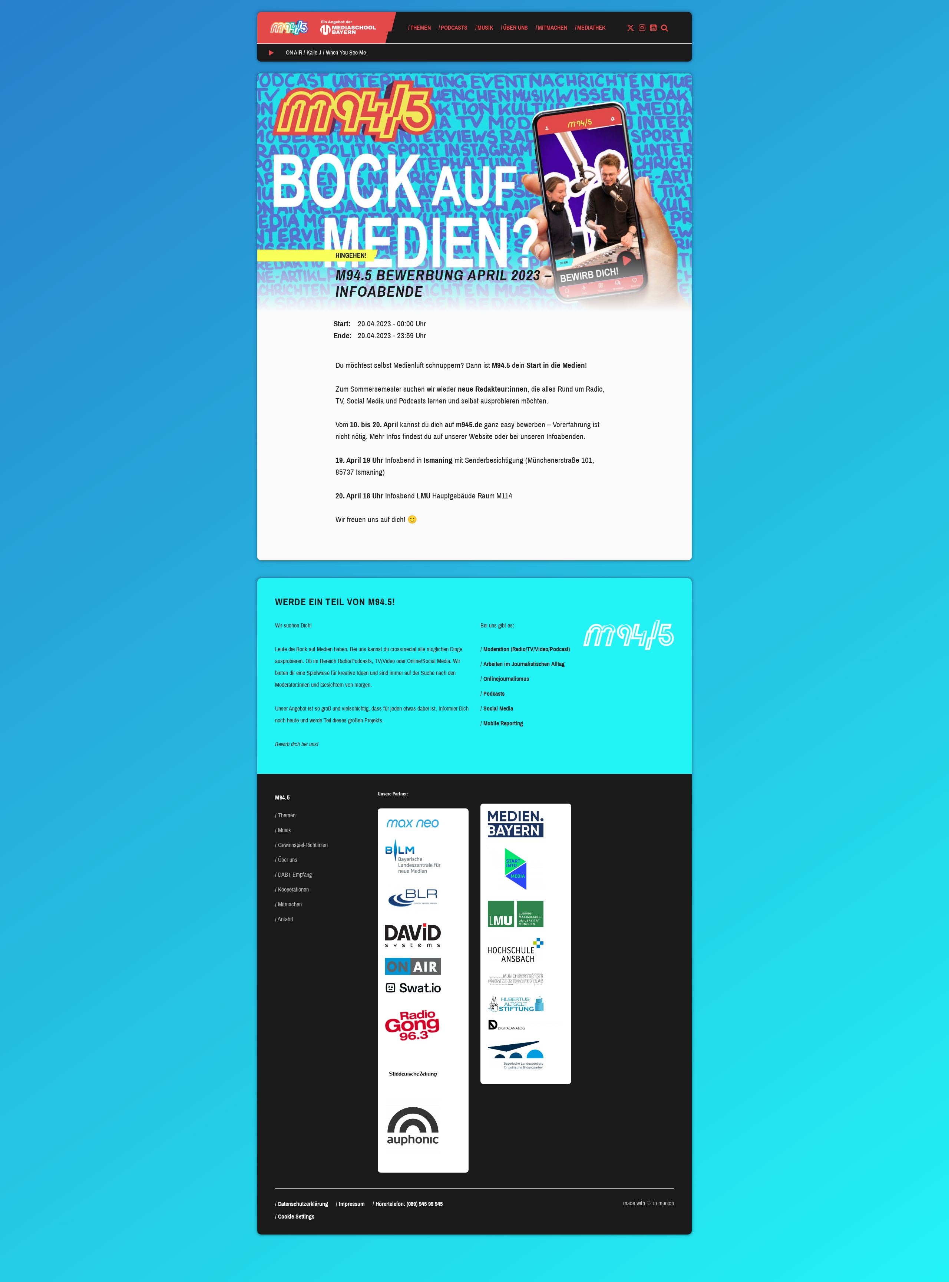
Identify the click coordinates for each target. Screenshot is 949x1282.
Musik (485, 27)
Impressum (352, 1204)
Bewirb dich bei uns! (296, 744)
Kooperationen (293, 889)
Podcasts (454, 27)
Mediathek (591, 27)
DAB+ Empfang (295, 874)
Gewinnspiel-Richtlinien (303, 845)
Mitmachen (552, 27)
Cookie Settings (296, 1216)
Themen (420, 27)
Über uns (515, 27)
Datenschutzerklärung (303, 1204)
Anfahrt (285, 919)
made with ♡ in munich (648, 1203)
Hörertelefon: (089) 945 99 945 (409, 1204)
